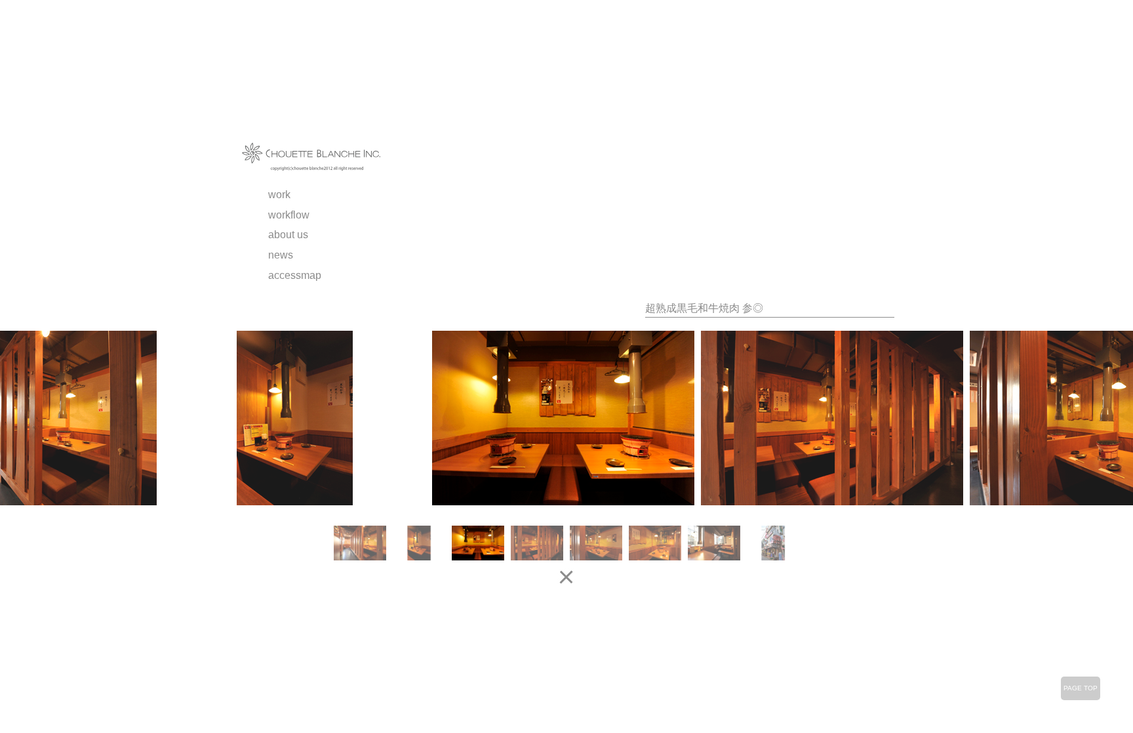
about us (288, 234)
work (279, 194)
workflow (288, 214)
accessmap (294, 275)
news (280, 255)
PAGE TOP (1080, 688)
